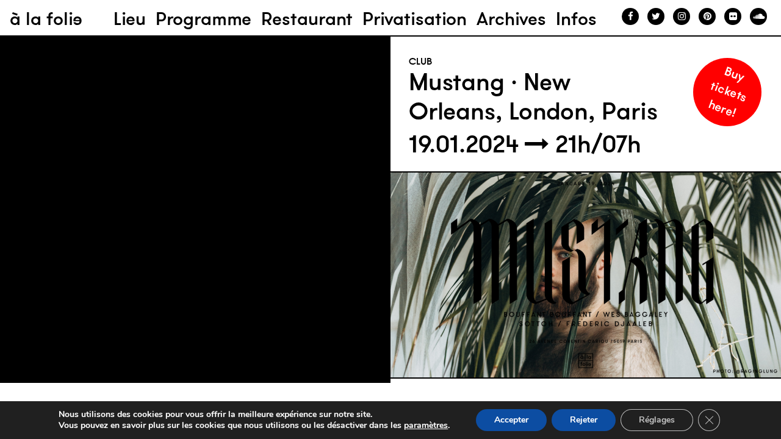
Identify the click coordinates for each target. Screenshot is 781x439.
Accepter (511, 420)
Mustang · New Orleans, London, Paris (533, 96)
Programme (203, 18)
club (421, 61)
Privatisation (414, 18)
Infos (576, 18)
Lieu (129, 18)
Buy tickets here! (728, 91)
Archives (511, 18)
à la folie (46, 18)
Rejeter (583, 420)
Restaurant (307, 18)
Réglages (657, 420)
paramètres (426, 425)
